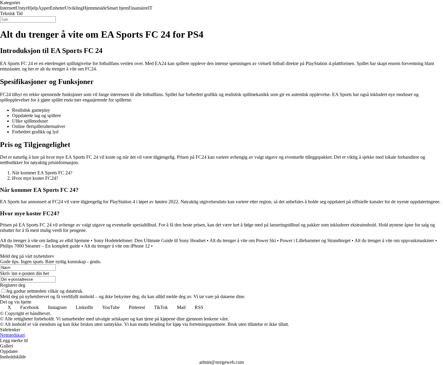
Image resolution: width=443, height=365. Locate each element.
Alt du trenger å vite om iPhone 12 (117, 245)
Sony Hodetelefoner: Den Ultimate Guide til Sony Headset (150, 240)
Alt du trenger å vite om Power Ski (242, 240)
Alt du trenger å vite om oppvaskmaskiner (394, 240)
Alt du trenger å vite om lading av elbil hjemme (45, 240)
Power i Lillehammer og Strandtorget (315, 240)
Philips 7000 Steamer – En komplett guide (40, 245)
